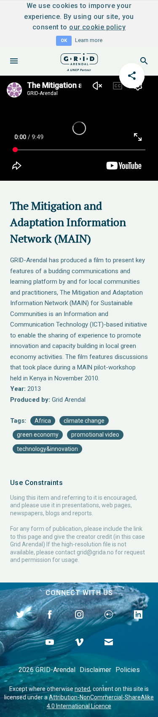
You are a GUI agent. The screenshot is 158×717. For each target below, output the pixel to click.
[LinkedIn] (138, 624)
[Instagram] (79, 624)
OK (64, 40)
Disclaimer (95, 670)
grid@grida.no (95, 552)
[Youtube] (49, 652)
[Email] (108, 652)
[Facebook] (49, 624)
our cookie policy (97, 27)
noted (82, 688)
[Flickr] (108, 624)
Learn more (88, 40)
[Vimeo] (79, 652)
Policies (127, 670)
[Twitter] (20, 624)
